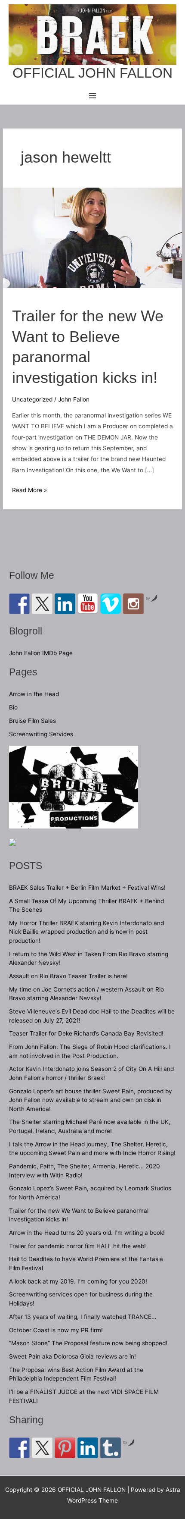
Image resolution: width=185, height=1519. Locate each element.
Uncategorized (32, 399)
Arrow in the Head (34, 693)
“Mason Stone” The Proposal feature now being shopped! (88, 1343)
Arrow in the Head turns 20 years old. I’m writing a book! (87, 1232)
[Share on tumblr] (110, 1447)
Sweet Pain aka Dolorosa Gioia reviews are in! (72, 1356)
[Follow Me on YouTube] (87, 603)
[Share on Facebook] (19, 1447)
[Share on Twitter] (42, 1447)
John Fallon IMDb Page (41, 653)
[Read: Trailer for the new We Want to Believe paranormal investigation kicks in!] (92, 237)
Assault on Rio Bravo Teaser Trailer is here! (68, 976)
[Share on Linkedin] (87, 1447)
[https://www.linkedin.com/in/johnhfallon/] (65, 603)
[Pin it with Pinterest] (65, 1447)
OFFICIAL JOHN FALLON (92, 73)
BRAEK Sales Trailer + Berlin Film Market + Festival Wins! (87, 887)
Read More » (29, 491)
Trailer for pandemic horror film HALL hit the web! (77, 1246)
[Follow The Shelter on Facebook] (19, 603)
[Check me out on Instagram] (133, 603)
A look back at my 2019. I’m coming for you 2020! (78, 1281)
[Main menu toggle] (93, 95)
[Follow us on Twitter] (42, 603)
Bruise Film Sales (32, 720)
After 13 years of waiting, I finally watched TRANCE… (82, 1316)
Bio (13, 707)
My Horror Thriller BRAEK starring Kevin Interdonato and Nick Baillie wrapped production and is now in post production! (86, 932)
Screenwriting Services (41, 734)
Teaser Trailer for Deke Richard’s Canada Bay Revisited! (86, 1033)
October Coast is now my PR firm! (56, 1330)
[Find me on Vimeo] (110, 603)
